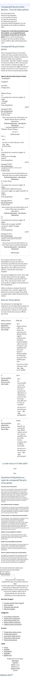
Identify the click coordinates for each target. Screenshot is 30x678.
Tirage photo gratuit (10, 634)
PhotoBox (7, 653)
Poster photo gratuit (10, 640)
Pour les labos (8, 605)
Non (7, 144)
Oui (4, 144)
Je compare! (6, 78)
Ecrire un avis (15, 134)
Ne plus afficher (5, 574)
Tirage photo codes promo (12, 632)
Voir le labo (4, 329)
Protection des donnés (11, 607)
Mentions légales (9, 609)
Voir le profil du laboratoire (6, 325)
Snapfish (7, 649)
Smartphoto (8, 651)
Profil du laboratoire (10, 123)
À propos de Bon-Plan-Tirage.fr (14, 603)
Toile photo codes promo (12, 638)
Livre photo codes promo (12, 636)
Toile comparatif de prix (11, 620)
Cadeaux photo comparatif (12, 624)
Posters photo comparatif (12, 622)
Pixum (6, 648)
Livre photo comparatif (11, 617)
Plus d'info (14, 572)
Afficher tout (8, 655)
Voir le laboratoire (7, 111)
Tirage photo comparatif (12, 619)
